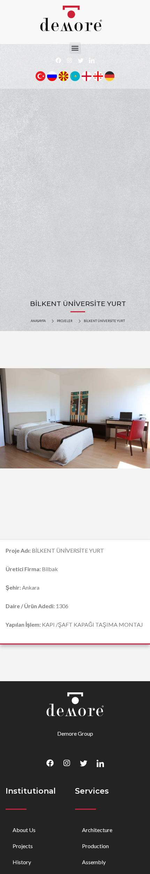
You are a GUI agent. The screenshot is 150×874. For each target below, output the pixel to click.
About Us (24, 829)
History (22, 862)
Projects (23, 846)
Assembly (94, 862)
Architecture (97, 829)
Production (95, 846)
